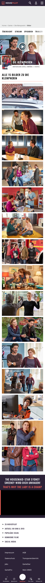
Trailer (39, 31)
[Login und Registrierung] (36, 3)
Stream (18, 31)
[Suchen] (30, 3)
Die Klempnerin (19, 25)
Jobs (6, 564)
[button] (6, 579)
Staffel (37, 67)
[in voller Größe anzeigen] (22, 96)
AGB (24, 552)
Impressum (9, 552)
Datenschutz (10, 558)
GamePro (8, 570)
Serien (10, 25)
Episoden (28, 31)
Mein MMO (27, 570)
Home (4, 25)
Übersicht (7, 31)
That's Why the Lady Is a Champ (22, 487)
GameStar (26, 564)
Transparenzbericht (30, 558)
